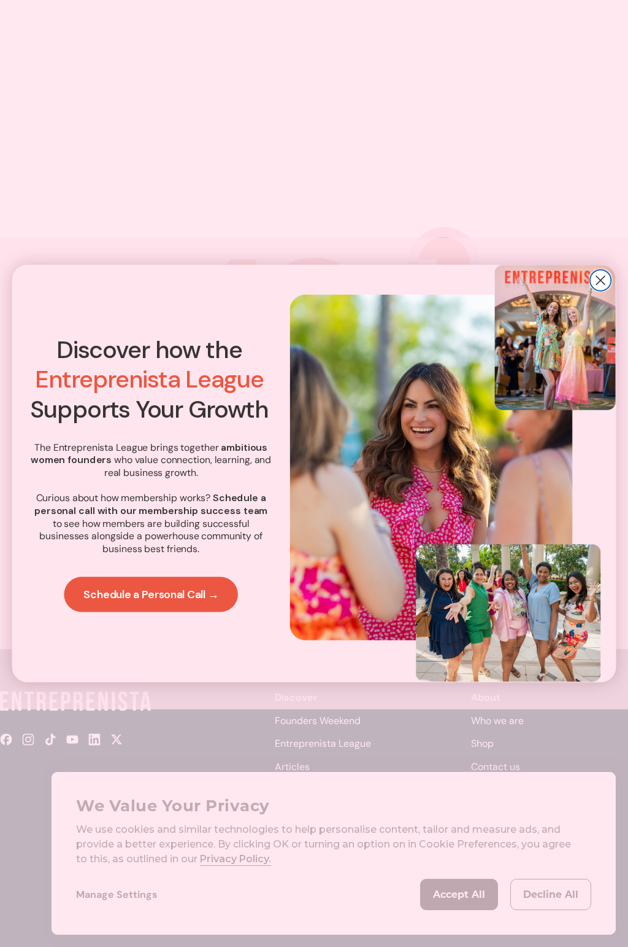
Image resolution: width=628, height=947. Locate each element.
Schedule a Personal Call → (150, 594)
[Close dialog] (600, 280)
